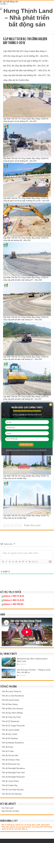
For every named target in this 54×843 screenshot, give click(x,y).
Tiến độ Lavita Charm (10, 781)
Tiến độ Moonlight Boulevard (13, 777)
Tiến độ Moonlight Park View (13, 773)
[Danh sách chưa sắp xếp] (19, 561)
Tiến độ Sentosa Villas (11, 760)
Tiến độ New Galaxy (10, 704)
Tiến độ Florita (7, 747)
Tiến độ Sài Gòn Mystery (12, 794)
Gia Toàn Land (7, 808)
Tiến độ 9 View (8, 751)
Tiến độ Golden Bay (10, 785)
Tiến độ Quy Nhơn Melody (12, 713)
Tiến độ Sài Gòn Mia (10, 755)
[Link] (29, 561)
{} (33, 561)
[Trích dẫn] (23, 561)
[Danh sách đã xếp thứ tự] (16, 561)
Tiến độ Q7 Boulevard (10, 721)
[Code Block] (26, 561)
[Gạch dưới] (9, 561)
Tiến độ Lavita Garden (10, 730)
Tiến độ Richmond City (11, 764)
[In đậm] (3, 561)
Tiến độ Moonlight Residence (13, 768)
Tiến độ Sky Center (9, 734)
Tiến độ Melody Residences (13, 743)
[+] (36, 561)
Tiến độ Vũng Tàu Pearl (11, 717)
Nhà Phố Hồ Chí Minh (10, 811)
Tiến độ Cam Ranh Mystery (13, 790)
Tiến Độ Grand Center (10, 700)
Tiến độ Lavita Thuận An (11, 691)
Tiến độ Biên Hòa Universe (12, 709)
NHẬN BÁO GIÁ (26, 444)
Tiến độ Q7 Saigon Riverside (13, 726)
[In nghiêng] (6, 561)
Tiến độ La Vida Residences (13, 696)
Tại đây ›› (4, 4)
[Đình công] (13, 561)
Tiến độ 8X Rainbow (10, 738)
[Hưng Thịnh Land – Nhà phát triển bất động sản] (27, 17)
